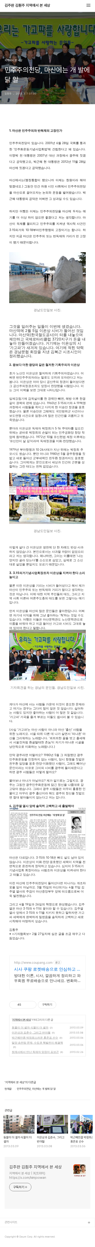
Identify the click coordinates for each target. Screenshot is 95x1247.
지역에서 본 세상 (21, 1019)
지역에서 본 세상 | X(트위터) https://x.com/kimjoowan (27, 1175)
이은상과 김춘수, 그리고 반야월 (31, 1032)
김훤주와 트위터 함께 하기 (20, 1237)
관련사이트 (11, 1222)
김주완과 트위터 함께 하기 (20, 1230)
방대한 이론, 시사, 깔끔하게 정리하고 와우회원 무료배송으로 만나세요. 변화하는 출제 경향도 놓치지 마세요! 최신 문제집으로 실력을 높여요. (47, 978)
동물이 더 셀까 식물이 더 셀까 (30, 1027)
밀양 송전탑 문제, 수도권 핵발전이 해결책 (37, 1042)
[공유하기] (25, 1004)
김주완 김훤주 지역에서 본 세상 (27, 5)
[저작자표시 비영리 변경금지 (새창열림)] (62, 1005)
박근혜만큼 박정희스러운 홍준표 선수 (35, 1037)
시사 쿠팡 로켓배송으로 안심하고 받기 (47, 969)
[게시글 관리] (31, 1004)
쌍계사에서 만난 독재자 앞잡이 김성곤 (35, 1052)
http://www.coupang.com (33, 962)
